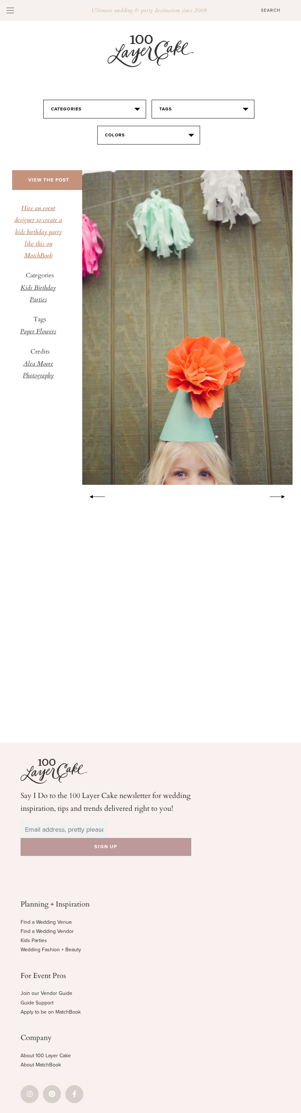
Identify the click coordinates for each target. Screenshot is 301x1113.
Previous (93, 495)
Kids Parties (34, 940)
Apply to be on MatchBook (51, 1012)
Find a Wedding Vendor (47, 931)
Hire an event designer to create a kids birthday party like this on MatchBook (38, 232)
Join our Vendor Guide (46, 993)
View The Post (48, 180)
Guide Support (37, 1003)
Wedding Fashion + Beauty (51, 950)
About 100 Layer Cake (46, 1055)
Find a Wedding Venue (46, 922)
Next (281, 495)
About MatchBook (41, 1065)
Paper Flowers (38, 332)
